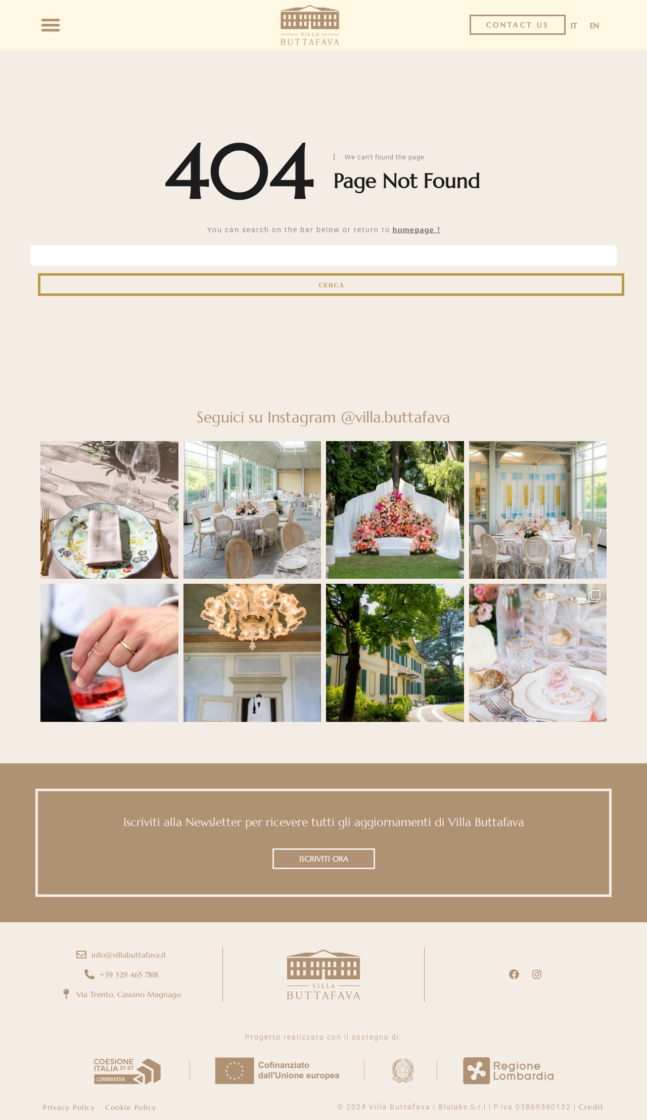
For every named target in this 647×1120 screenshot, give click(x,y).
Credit (591, 1106)
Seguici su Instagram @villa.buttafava (323, 417)
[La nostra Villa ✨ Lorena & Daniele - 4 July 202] (395, 653)
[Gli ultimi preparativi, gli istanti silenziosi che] (252, 653)
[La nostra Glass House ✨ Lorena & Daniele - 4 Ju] (538, 510)
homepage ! (416, 229)
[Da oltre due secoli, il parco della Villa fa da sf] (395, 510)
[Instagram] (537, 974)
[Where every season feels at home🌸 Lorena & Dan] (252, 510)
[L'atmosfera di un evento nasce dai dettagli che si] (538, 653)
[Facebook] (514, 974)
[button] (50, 25)
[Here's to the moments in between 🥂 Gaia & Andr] (109, 653)
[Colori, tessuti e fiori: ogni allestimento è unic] (109, 510)
